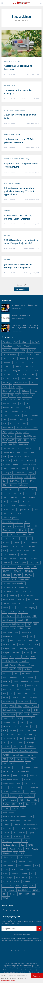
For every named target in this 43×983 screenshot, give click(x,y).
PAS (14, 722)
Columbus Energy (9, 489)
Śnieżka (6, 804)
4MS (4, 395)
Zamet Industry (24, 890)
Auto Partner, (8, 436)
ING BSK (13, 612)
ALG (21, 403)
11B (12, 387)
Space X (15, 808)
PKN (20, 739)
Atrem (18, 432)
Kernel (5, 628)
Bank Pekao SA (8, 440)
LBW (30, 640)
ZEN (4, 894)
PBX (15, 726)
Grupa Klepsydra (9, 587)
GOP (27, 567)
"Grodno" (22, 358)
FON (11, 550)
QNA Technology (16, 763)
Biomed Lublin (8, 448)
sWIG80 (22, 833)
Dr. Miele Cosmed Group (12, 522)
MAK (14, 649)
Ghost (36, 966)
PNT (21, 747)
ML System (7, 673)
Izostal (20, 620)
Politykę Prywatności (17, 938)
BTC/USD (30, 460)
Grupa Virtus (8, 591)
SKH (21, 800)
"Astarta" (6, 350)
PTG (4, 759)
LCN (37, 640)
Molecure (6, 681)
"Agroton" (6, 342)
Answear (13, 420)
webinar (7, 61)
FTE (4, 554)
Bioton (20, 448)
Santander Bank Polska (11, 779)
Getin (16, 563)
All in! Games (8, 407)
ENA (4, 534)
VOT (36, 865)
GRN (14, 579)
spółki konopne (8, 812)
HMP (30, 599)
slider (28, 800)
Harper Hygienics (27, 595)
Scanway (27, 779)
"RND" (32, 375)
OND (28, 710)
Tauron (17, 841)
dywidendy (19, 526)
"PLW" (24, 375)
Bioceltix (12, 444)
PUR (11, 759)
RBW (36, 767)
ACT (17, 395)
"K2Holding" (7, 366)
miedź (12, 669)
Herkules (21, 599)
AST (4, 432)
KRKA (24, 636)
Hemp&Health (8, 599)
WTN (32, 886)
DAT (4, 501)
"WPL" (34, 383)
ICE (27, 604)
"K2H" (31, 362)
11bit (19, 387)
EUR (29, 538)
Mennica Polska (9, 665)
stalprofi (6, 824)
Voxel (21, 869)
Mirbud (27, 669)
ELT (32, 530)
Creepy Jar (7, 493)
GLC (37, 563)
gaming (13, 85)
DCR (22, 501)
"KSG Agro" (30, 366)
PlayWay (6, 747)
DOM (19, 514)
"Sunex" (6, 379)
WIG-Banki (7, 882)
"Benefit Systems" (9, 354)
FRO (34, 550)
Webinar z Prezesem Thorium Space (25, 305)
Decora (5, 505)
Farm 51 (15, 546)
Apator (22, 420)
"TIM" (23, 379)
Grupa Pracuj (24, 587)
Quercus (17, 767)
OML (21, 710)
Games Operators (9, 559)
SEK (11, 788)
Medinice (24, 661)
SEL (25, 788)
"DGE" (5, 358)
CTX (4, 497)
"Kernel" (19, 366)
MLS (35, 673)
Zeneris (12, 894)
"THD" (14, 379)
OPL (20, 714)
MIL (19, 669)
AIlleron (6, 403)
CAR (23, 469)
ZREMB (5, 898)
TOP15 (30, 845)
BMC (19, 452)
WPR (25, 886)
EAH (28, 526)
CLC (33, 477)
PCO (33, 726)
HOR (37, 599)
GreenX (6, 579)
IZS (27, 620)
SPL (23, 808)
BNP (4, 456)
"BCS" (23, 350)
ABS (11, 395)
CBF (37, 469)
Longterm (14, 964)
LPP (13, 644)
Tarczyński (7, 841)
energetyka (21, 534)
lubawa (21, 644)
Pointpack (30, 747)
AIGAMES (26, 399)
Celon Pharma (20, 473)
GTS (31, 591)
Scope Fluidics (8, 784)
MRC (12, 689)
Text (22, 845)
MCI (11, 657)
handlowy (13, 595)
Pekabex (13, 730)
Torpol (12, 849)
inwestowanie (15, 61)
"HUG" (32, 358)
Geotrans (6, 563)
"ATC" (15, 350)
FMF (4, 550)
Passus (22, 722)
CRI (26, 493)
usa (13, 861)
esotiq (15, 538)
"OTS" (37, 370)
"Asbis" (27, 346)
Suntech (6, 833)
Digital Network (24, 510)
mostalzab (35, 681)
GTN (24, 591)
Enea (12, 534)
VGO (30, 861)
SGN (33, 792)
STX (17, 828)
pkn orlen (29, 739)
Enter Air (6, 538)
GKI (31, 563)
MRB (4, 689)
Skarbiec (13, 800)
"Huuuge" (6, 362)
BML (26, 452)
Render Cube (8, 771)
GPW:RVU (28, 575)
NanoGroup (28, 689)
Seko (18, 788)
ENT (30, 534)
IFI (33, 604)
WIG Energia (7, 878)
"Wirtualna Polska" (21, 383)
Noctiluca (34, 698)
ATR (11, 432)
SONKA (5, 808)
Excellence (33, 542)
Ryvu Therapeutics (23, 771)
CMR (32, 481)
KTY (11, 640)
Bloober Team (8, 452)
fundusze (12, 554)
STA (30, 816)
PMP (14, 747)
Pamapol (6, 722)
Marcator (16, 653)
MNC (5, 677)
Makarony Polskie (26, 649)
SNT (20, 804)
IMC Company (30, 608)
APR (11, 424)
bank (19, 436)
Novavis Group (8, 702)
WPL (18, 886)
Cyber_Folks (14, 497)
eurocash (6, 542)
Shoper (13, 796)
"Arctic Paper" (8, 346)
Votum (5, 869)
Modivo (31, 677)
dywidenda (7, 526)
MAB (36, 644)
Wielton (24, 873)
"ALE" (16, 342)
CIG (27, 477)
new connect (30, 694)
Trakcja (35, 849)
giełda (16, 110)
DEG (14, 505)
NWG (12, 706)
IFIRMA (5, 608)
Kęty (13, 628)
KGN (28, 628)
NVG (33, 702)
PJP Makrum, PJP (9, 739)
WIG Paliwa (35, 878)
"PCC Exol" (7, 375)
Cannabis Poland (29, 465)
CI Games (18, 477)
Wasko (5, 873)
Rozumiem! (37, 976)
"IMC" (23, 362)
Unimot (6, 861)
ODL (19, 706)
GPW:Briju (29, 571)
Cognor (13, 485)
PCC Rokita (24, 726)
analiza (23, 411)
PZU (32, 759)
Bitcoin (28, 448)
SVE (14, 833)
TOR (4, 849)
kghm (21, 628)
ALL (28, 403)
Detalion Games (25, 505)
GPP (34, 567)
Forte (19, 550)
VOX (13, 869)
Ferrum (32, 546)
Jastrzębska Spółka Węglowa (13, 624)
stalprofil (16, 824)
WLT (35, 882)
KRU (31, 636)
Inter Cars (23, 612)
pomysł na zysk (18, 755)
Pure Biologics (22, 759)
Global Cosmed (8, 567)
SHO (4, 796)
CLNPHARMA (14, 481)
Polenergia (7, 751)
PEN (21, 730)
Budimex (6, 465)
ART (24, 424)
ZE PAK (35, 890)
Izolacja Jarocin (8, 620)
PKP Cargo (30, 743)
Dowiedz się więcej (8, 981)
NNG (25, 698)
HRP (14, 604)
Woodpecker (8, 886)
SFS (26, 792)
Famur (5, 546)
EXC (24, 542)
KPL (17, 636)
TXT (15, 853)
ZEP (20, 894)
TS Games (6, 853)
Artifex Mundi (8, 428)
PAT (30, 722)
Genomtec (33, 559)
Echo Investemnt (9, 530)
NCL (4, 694)
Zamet (12, 890)
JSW (29, 624)
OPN (27, 714)
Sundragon (33, 828)
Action (25, 395)
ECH (35, 526)
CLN (4, 481)
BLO (36, 448)
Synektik (6, 837)
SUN (24, 828)
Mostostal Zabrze (9, 685)
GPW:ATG (17, 571)
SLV (35, 800)
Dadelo (32, 497)
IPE (18, 616)
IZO (34, 616)
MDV (33, 657)
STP (10, 828)
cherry (31, 473)
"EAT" (13, 358)
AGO (4, 399)
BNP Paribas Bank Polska (19, 456)
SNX (27, 804)
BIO (4, 444)
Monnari (24, 681)
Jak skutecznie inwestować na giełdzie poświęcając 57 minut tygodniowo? (19, 191)
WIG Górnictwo (21, 878)
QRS (27, 763)
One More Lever (9, 714)
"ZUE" (5, 387)
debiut (30, 501)
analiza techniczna (31, 415)
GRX (18, 591)
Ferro (23, 546)
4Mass (35, 391)
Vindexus (27, 865)
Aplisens (32, 420)
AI (19, 399)
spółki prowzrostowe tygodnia (14, 816)
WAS (34, 869)
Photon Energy (30, 734)
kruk (4, 640)
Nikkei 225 (15, 698)
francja (27, 550)
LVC (29, 644)
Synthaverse (17, 837)
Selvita (5, 792)
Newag (5, 698)
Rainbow (27, 767)
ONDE (36, 710)
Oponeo (35, 714)
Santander (34, 775)
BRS (22, 460)
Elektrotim (23, 530)
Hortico (6, 604)
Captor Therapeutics (10, 469)
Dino (36, 510)
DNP (12, 514)
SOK (34, 804)
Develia (5, 510)
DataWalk (13, 501)
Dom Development (10, 518)
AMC (18, 407)
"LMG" (5, 370)
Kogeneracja (26, 632)
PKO (4, 743)
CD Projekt (7, 473)
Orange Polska (8, 718)
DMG (5, 514)
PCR (4, 730)
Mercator (21, 665)
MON (16, 681)
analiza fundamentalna (11, 415)
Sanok (15, 775)
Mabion (6, 649)
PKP (20, 743)
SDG (4, 788)
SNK (13, 804)
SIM (20, 796)
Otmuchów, (29, 718)
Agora (12, 399)
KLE (16, 632)
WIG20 (16, 882)
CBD (30, 469)
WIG (32, 873)
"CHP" (30, 354)
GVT (4, 595)
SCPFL (26, 784)
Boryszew (6, 460)
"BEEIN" (32, 350)
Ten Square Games (10, 845)
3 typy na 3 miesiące (10, 391)
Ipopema (26, 616)
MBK (34, 653)
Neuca (19, 694)
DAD (24, 497)
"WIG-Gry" (6, 383)
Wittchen (26, 882)
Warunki (13, 951)
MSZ (18, 689)
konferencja (7, 636)
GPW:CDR (17, 575)
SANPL (23, 775)
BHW (33, 440)
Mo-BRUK (13, 677)
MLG (16, 673)
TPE (27, 849)
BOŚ (15, 460)
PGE (12, 734)
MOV (21, 685)
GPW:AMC (6, 571)
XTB (4, 890)
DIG (13, 510)
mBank (26, 653)
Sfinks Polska (16, 792)
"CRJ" (37, 354)
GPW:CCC (6, 575)
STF (4, 828)
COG (4, 485)
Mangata (6, 653)
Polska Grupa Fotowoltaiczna (26, 751)
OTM (19, 718)
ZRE (33, 894)
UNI (20, 857)
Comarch (23, 489)
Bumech (16, 465)
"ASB (19, 346)
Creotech (17, 493)
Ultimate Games (9, 857)
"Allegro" (25, 342)
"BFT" (22, 354)
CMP (24, 481)
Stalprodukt (27, 820)
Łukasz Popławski (19, 318)
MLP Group (26, 673)
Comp (33, 489)
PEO (28, 730)
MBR (4, 657)
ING (4, 612)
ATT (25, 432)
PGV (19, 734)
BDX (25, 440)
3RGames (25, 391)
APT (18, 424)
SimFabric (29, 796)
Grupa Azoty (24, 579)
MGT (4, 669)
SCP (18, 784)
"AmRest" (35, 342)
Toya (20, 849)
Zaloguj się (26, 934)
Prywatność (5, 951)
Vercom (22, 861)
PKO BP (13, 743)
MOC (23, 677)
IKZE (19, 608)
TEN (25, 841)
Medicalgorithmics (10, 661)
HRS (20, 604)
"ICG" (16, 362)
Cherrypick (7, 477)
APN (4, 424)
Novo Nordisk (23, 702)
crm (32, 493)
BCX (19, 440)
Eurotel (16, 542)
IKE (13, 608)
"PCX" (16, 375)
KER (35, 624)
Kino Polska (7, 632)
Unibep (28, 857)
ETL (23, 538)
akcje (28, 159)
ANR (4, 420)
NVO (4, 706)
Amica (26, 407)
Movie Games (32, 685)
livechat (6, 644)
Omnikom (21, 966)
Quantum (6, 767)
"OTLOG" (27, 370)
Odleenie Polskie (31, 706)
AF (32, 395)
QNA (4, 763)
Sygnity (31, 833)
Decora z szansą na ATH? (21, 315)
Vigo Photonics (8, 865)
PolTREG (6, 755)
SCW (34, 784)
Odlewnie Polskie (9, 710)
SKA (4, 800)
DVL (26, 522)
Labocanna (20, 640)
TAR (27, 837)
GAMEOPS (24, 554)
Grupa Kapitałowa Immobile (13, 583)
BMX (33, 452)
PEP (34, 730)
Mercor (32, 665)
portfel (30, 755)
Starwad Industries (30, 824)
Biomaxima (23, 444)
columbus (23, 485)
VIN (19, 865)
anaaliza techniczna (10, 411)
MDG (26, 657)
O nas (20, 951)
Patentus (6, 726)
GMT (20, 567)
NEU (11, 694)
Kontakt (26, 951)
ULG (22, 853)
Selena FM (34, 788)
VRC (27, 869)
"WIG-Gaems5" (33, 379)
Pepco (5, 734)
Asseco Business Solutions (27, 428)
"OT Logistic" (16, 370)
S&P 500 (6, 775)
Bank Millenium (30, 436)
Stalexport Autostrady (11, 820)
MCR (18, 657)
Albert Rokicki (11, 74)
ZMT (27, 894)
